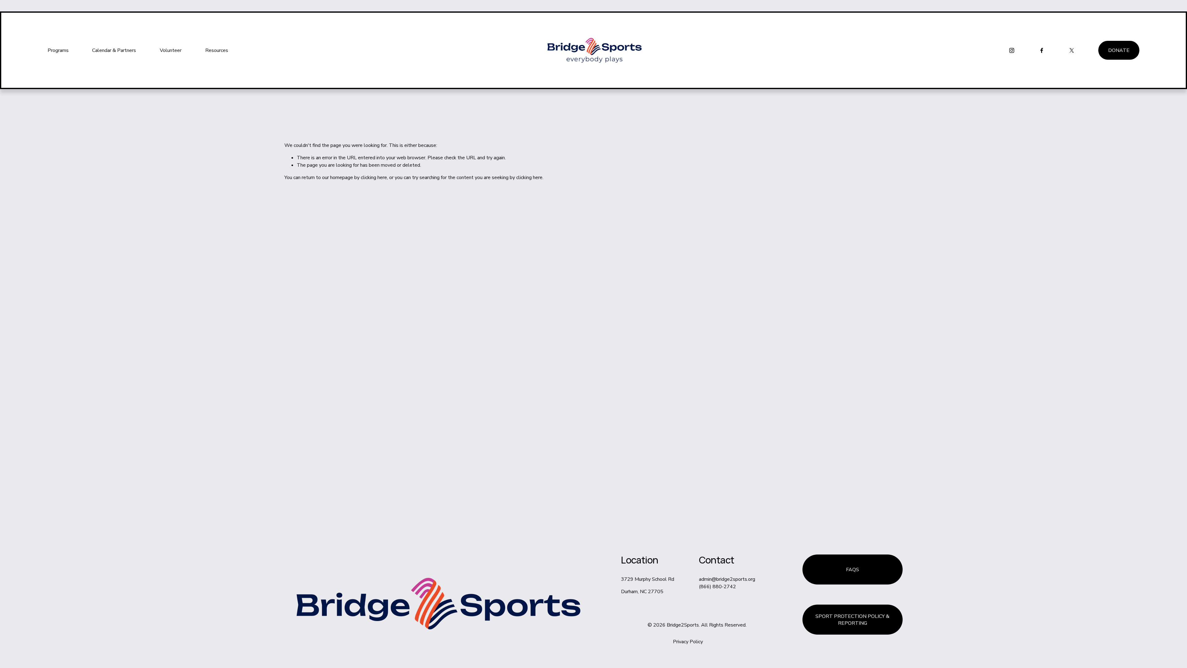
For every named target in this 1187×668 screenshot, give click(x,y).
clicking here (374, 177)
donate (1119, 50)
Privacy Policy (688, 641)
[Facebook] (1042, 50)
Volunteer (170, 50)
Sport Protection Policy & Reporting (852, 620)
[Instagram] (1012, 50)
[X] (1072, 50)
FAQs (852, 569)
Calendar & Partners (114, 50)
